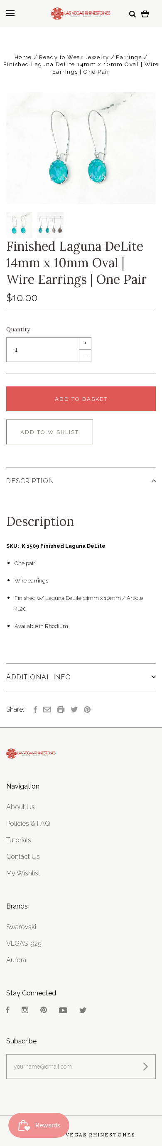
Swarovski (21, 927)
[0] (145, 13)
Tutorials (18, 840)
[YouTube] (63, 1011)
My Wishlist (23, 873)
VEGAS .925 (24, 943)
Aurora (16, 960)
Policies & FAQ (28, 823)
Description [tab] (30, 481)
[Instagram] (25, 1011)
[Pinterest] (43, 1011)
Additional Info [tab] (38, 677)
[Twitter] (83, 1011)
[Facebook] (8, 1011)
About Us (20, 807)
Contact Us (23, 857)
